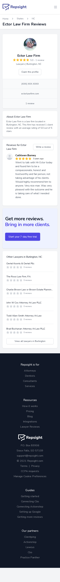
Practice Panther (30, 557)
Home (5, 18)
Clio (30, 552)
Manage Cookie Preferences (30, 476)
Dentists (30, 376)
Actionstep (30, 542)
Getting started (30, 496)
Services (30, 386)
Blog (30, 416)
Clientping (30, 537)
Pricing (30, 411)
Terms (24, 466)
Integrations (30, 421)
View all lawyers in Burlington (30, 341)
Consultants (30, 381)
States (20, 18)
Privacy (35, 466)
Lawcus (30, 547)
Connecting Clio (30, 501)
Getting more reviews (30, 517)
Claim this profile (30, 71)
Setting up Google (30, 512)
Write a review (43, 146)
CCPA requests (30, 471)
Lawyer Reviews (30, 427)
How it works (30, 406)
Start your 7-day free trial (22, 237)
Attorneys (30, 370)
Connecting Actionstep (30, 506)
